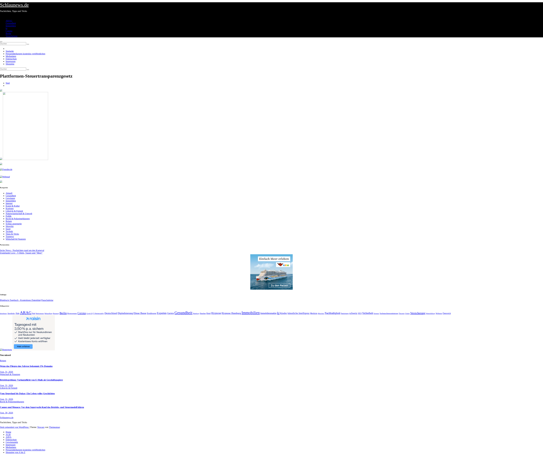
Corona (9, 31)
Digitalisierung (125, 313)
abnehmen (3, 313)
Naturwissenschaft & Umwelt (19, 213)
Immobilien (11, 26)
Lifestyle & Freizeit (14, 211)
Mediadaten (11, 56)
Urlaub (407, 313)
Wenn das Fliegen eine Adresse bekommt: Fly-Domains (26, 366)
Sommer (376, 313)
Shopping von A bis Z (15, 452)
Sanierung (345, 313)
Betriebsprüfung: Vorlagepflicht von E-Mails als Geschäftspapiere (31, 380)
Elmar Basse (139, 313)
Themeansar (54, 427)
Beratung (56, 313)
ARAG (9, 21)
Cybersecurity (98, 313)
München (321, 313)
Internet (9, 203)
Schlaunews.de (14, 5)
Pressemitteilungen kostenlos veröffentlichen (25, 54)
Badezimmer (40, 313)
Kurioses (10, 208)
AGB (8, 434)
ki (6, 28)
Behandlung (48, 313)
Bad (33, 313)
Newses (40, 427)
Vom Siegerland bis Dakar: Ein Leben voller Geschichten (27, 393)
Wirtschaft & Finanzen (16, 239)
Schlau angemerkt (14, 224)
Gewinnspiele (12, 442)
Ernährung (151, 313)
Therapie (402, 313)
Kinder (283, 313)
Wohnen (439, 313)
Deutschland (110, 313)
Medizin (313, 313)
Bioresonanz (72, 313)
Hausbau (203, 313)
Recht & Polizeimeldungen (18, 218)
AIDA (8, 437)
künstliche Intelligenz (299, 313)
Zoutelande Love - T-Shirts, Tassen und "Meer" (21, 253)
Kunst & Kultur (13, 206)
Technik (9, 231)
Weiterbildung (430, 313)
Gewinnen (10, 198)
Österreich (447, 313)
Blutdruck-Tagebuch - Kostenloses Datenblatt (20, 300)
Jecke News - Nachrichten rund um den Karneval (22, 250)
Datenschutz (11, 59)
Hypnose (216, 313)
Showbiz (10, 226)
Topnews (10, 236)
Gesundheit (11, 23)
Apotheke (11, 313)
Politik (8, 216)
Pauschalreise (47, 300)
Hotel (208, 313)
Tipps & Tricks (12, 234)
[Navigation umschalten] (1, 41)
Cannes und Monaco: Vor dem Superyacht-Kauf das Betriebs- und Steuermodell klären (42, 407)
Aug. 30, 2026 (6, 413)
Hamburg (196, 313)
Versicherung (11, 36)
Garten (170, 313)
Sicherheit (367, 313)
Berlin (8, 33)
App (17, 313)
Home (8, 432)
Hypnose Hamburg (231, 313)
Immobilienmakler (268, 313)
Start (8, 83)
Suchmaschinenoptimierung (389, 313)
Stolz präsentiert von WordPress (14, 427)
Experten (162, 313)
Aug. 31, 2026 (6, 372)
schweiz (353, 313)
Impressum (10, 61)
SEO (360, 313)
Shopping (10, 64)
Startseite (10, 51)
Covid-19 (89, 313)
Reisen (9, 221)
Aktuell (9, 193)
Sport (8, 229)
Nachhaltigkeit (332, 313)
